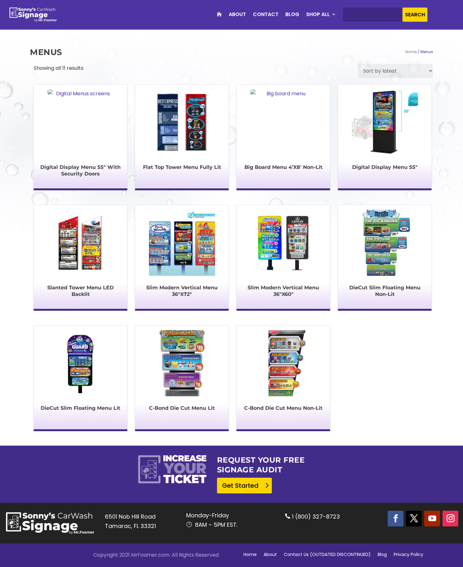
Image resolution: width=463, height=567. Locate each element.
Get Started (240, 485)
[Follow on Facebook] (395, 518)
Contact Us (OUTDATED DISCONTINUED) (327, 555)
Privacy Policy (408, 555)
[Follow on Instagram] (450, 518)
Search (415, 14)
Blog (292, 14)
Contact (265, 14)
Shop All (318, 14)
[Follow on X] (414, 518)
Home (411, 51)
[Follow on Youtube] (432, 518)
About (237, 14)
